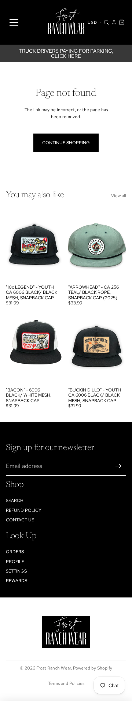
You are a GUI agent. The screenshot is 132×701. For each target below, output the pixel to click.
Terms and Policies (66, 683)
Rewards (16, 581)
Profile (15, 562)
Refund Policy (23, 510)
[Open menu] (14, 22)
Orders (15, 552)
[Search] (106, 22)
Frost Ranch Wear (53, 668)
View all (118, 196)
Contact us (20, 520)
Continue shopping (66, 143)
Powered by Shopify (92, 668)
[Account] (114, 22)
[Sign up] (118, 466)
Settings (16, 571)
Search (14, 500)
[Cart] (122, 22)
